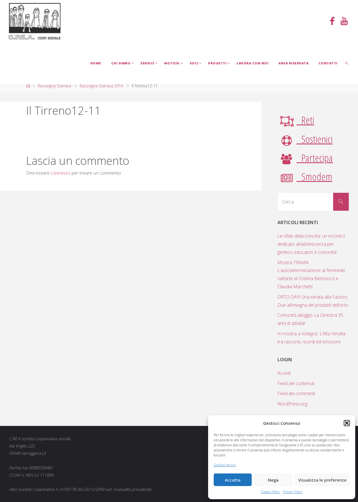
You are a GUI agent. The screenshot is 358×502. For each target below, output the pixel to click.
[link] (347, 63)
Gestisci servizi (225, 465)
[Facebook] (332, 21)
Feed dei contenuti (295, 383)
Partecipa (314, 158)
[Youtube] (344, 21)
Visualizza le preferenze (322, 480)
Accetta (233, 480)
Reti (305, 120)
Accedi (284, 373)
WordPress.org (292, 404)
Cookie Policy (270, 491)
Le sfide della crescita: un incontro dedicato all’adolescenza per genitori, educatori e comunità (311, 244)
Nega (273, 480)
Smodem (314, 176)
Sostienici (314, 139)
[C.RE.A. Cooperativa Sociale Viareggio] (34, 21)
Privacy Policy (293, 491)
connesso (60, 173)
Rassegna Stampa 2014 (101, 85)
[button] (347, 423)
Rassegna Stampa (54, 85)
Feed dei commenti (296, 393)
